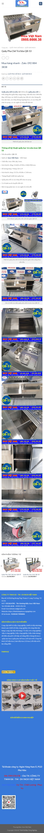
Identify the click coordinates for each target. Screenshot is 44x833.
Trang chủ (5, 47)
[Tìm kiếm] (40, 3)
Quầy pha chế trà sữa (10, 92)
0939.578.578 (20, 606)
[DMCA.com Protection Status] (8, 672)
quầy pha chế (33, 92)
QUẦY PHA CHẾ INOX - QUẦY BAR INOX (23, 47)
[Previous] (1, 570)
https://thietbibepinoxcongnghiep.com (22, 611)
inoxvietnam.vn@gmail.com (15, 609)
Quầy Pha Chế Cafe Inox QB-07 (11, 574)
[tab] (22, 87)
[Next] (43, 570)
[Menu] (3, 3)
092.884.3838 (9, 606)
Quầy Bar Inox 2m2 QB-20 (31, 574)
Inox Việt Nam (13, 158)
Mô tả (4, 87)
